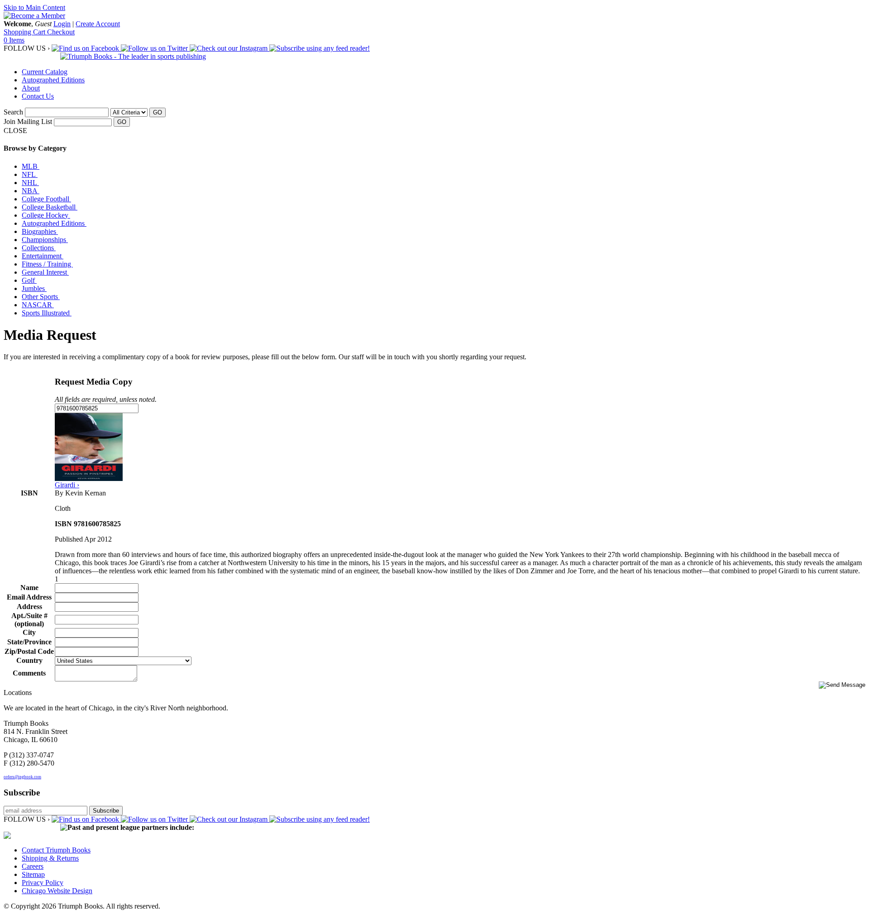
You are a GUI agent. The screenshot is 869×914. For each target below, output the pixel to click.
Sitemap (33, 874)
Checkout (61, 32)
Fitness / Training (47, 264)
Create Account (98, 24)
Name (29, 587)
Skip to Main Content (34, 7)
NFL (30, 174)
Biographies (40, 231)
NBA (30, 191)
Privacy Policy (42, 882)
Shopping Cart (25, 32)
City (29, 632)
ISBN (29, 493)
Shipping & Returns (50, 858)
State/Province (29, 642)
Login (62, 24)
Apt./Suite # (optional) (29, 620)
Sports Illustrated (47, 313)
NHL (30, 182)
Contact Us (38, 96)
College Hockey (46, 215)
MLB (30, 166)
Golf (29, 280)
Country (29, 660)
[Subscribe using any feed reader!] (319, 48)
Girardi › (67, 485)
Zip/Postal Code (29, 651)
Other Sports (41, 296)
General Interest (45, 272)
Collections (39, 248)
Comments (29, 673)
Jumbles (34, 288)
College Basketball (49, 207)
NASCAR (38, 305)
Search (13, 112)
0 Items (14, 40)
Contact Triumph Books (56, 850)
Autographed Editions (53, 80)
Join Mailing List (28, 121)
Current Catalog (44, 72)
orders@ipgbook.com (22, 777)
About (31, 88)
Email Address (29, 597)
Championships (45, 239)
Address (29, 606)
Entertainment (42, 256)
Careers (32, 866)
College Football (46, 199)
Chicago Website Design (57, 891)
